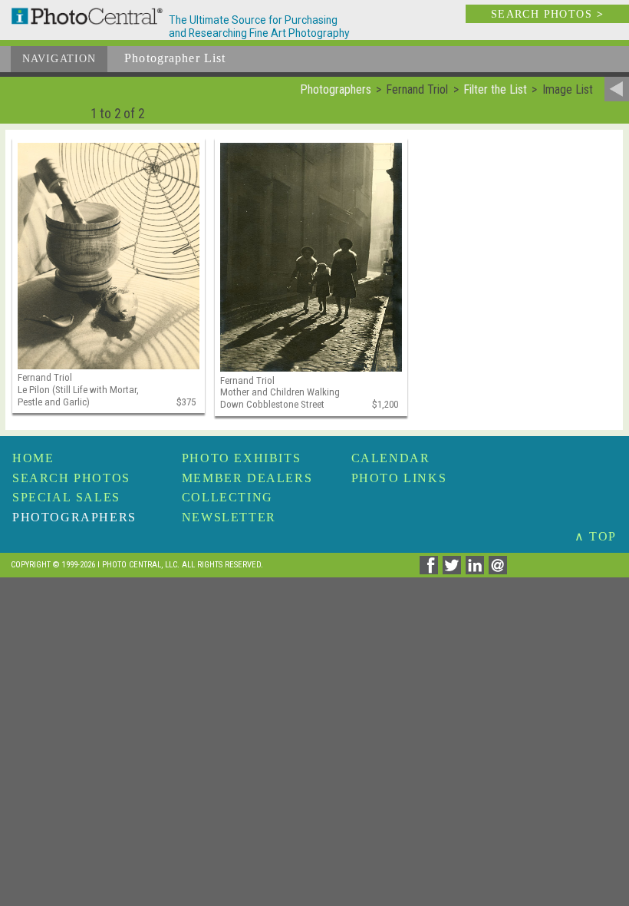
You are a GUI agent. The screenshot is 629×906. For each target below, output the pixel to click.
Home (33, 458)
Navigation (59, 58)
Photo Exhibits (241, 458)
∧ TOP (596, 536)
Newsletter (229, 517)
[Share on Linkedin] (477, 570)
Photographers (74, 517)
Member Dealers (247, 477)
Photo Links (399, 477)
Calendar (390, 458)
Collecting (227, 497)
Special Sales (66, 497)
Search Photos (71, 477)
